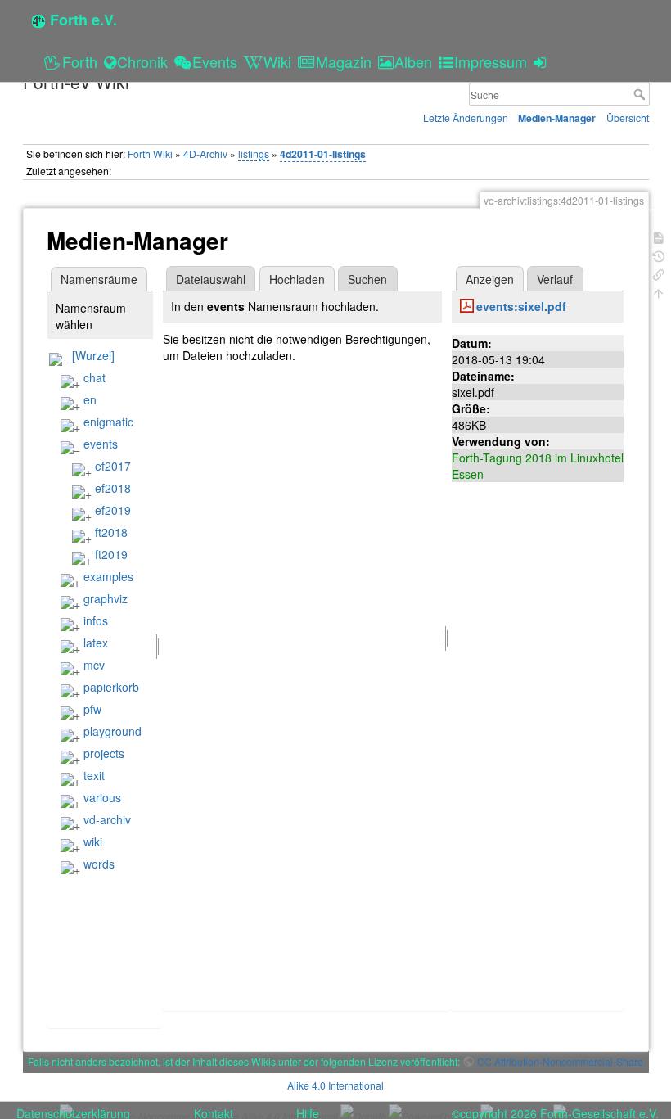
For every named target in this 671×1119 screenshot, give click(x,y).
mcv (94, 665)
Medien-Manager (557, 118)
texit (94, 775)
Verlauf (555, 279)
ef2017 (113, 466)
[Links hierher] (658, 273)
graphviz (105, 598)
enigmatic (108, 421)
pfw (92, 709)
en (90, 399)
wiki (92, 841)
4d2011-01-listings (323, 154)
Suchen (367, 279)
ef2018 (113, 488)
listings (253, 153)
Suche (641, 94)
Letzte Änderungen (465, 117)
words (99, 863)
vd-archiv (107, 819)
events (100, 443)
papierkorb (111, 687)
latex (95, 642)
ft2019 (111, 554)
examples (108, 576)
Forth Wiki (150, 153)
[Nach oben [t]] (658, 291)
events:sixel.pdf (521, 306)
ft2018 (111, 532)
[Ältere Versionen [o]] (658, 255)
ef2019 (113, 510)
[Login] (542, 61)
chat (94, 377)
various (102, 797)
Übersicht (627, 117)
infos (95, 620)
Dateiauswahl (210, 279)
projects (103, 753)
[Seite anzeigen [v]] (658, 236)
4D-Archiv (205, 153)
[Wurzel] (93, 355)
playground (112, 731)
